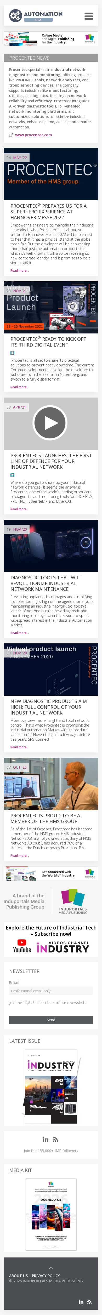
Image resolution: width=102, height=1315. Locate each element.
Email (14, 982)
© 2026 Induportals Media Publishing (46, 1280)
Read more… (19, 270)
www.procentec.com (33, 134)
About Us (18, 1275)
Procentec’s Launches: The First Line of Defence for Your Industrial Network (51, 461)
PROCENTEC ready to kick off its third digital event (48, 342)
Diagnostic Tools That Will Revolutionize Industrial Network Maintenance (46, 583)
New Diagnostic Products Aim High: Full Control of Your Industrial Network (48, 707)
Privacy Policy (46, 1275)
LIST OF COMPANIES (27, 1286)
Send (51, 1019)
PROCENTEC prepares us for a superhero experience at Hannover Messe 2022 (48, 211)
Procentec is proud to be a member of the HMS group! (45, 818)
